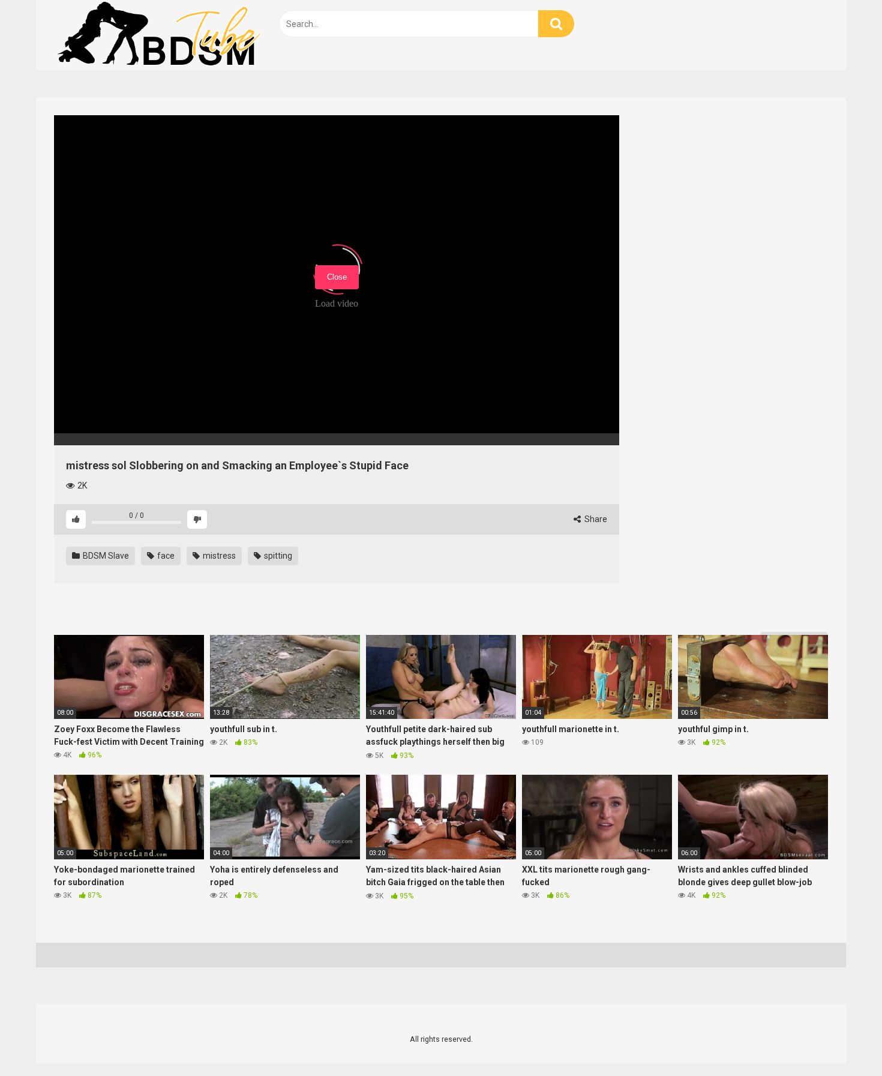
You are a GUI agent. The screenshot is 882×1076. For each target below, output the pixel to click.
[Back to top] (842, 1039)
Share (595, 519)
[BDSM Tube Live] (159, 35)
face (165, 556)
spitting (277, 556)
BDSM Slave (105, 556)
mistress (218, 556)
